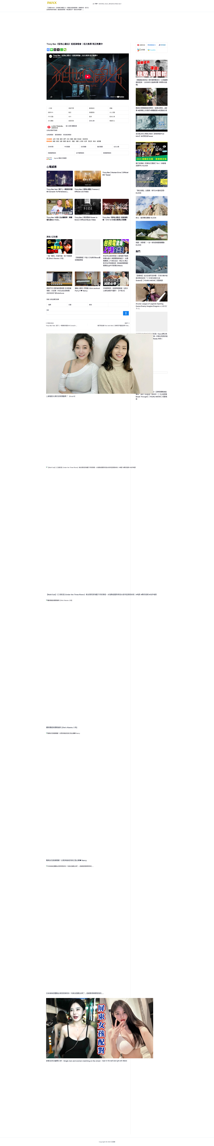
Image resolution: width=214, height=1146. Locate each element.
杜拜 (85, 141)
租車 (90, 116)
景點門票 (71, 108)
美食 (90, 305)
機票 (49, 305)
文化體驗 (50, 121)
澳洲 (94, 141)
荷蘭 (76, 141)
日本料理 (50, 146)
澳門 (64, 139)
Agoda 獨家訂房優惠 (60, 158)
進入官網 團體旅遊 (71, 126)
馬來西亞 (85, 139)
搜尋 (48, 310)
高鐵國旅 (91, 112)
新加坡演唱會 (67, 135)
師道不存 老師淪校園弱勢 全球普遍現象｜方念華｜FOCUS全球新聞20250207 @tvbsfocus (59, 290)
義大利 (69, 141)
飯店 (70, 112)
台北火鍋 (116, 146)
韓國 (71, 139)
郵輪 (111, 108)
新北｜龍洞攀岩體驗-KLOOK (146, 218)
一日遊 (50, 108)
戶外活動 (50, 116)
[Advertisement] (107, 24)
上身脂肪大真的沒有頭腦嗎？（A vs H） (61, 396)
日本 (68, 139)
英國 (57, 141)
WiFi (70, 116)
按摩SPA (50, 112)
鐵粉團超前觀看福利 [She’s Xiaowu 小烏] (61, 727)
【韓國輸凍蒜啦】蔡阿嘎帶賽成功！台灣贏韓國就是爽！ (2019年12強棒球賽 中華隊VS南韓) (152, 82)
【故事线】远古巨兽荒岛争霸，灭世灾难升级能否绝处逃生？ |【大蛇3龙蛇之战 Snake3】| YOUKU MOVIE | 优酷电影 (152, 278)
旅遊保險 (71, 121)
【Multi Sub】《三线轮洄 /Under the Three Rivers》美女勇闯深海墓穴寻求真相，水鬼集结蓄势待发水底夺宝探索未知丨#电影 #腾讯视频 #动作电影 (101, 595)
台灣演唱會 (50, 135)
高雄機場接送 (107, 153)
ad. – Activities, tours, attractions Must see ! (107, 4)
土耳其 (81, 141)
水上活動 (112, 112)
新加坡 (79, 139)
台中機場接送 (80, 153)
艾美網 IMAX (52, 5)
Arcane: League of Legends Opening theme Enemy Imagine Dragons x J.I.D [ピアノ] (151, 306)
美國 (54, 141)
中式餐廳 (67, 146)
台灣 (54, 139)
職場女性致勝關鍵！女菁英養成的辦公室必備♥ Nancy (66, 860)
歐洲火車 (112, 116)
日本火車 (91, 121)
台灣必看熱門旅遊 (52, 130)
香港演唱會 (58, 135)
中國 (57, 139)
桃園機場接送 (52, 153)
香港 (61, 139)
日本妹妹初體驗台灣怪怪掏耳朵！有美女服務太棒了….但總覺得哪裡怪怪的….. (75, 993)
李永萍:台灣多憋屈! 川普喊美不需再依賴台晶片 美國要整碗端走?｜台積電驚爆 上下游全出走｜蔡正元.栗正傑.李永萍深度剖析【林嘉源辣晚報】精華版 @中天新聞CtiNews (115, 261)
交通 (70, 305)
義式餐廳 (100, 146)
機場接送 (91, 108)
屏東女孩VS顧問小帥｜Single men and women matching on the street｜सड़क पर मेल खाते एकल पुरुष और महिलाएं (86, 1061)
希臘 (73, 141)
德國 (64, 141)
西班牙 (90, 141)
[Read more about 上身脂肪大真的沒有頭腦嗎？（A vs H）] (99, 363)
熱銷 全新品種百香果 (53, 299)
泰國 (75, 139)
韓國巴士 (112, 121)
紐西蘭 (99, 141)
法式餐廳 (83, 146)
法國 (61, 141)
